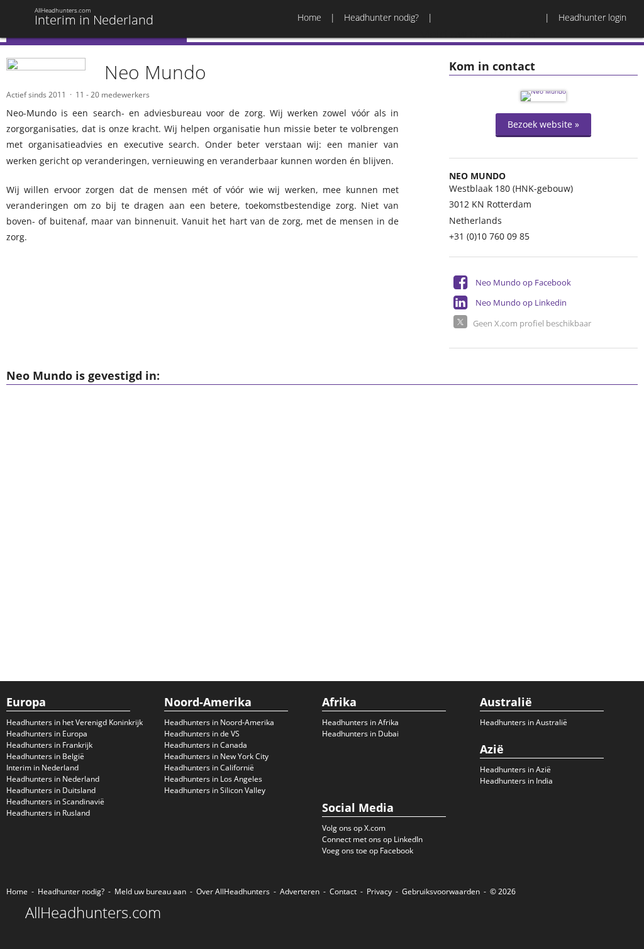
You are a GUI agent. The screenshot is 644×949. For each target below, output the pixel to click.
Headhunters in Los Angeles (213, 779)
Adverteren (299, 891)
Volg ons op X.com (354, 828)
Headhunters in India (516, 780)
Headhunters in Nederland (52, 779)
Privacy (379, 891)
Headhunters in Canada (205, 745)
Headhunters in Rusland (48, 812)
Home (309, 17)
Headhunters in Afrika (360, 722)
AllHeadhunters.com (93, 912)
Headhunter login (592, 17)
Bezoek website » (543, 124)
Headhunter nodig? (381, 17)
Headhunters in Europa (46, 733)
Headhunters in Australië (523, 722)
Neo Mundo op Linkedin (521, 302)
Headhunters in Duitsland (51, 790)
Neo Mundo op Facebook (523, 282)
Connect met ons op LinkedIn (372, 839)
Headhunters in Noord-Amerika (219, 722)
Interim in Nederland (42, 767)
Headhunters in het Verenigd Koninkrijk (74, 722)
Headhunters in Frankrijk (49, 745)
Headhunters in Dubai (360, 733)
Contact (343, 891)
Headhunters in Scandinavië (55, 801)
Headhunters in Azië (515, 769)
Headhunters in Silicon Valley (214, 790)
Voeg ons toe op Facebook (367, 850)
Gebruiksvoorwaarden (441, 891)
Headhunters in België (45, 756)
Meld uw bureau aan (150, 891)
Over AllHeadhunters (233, 891)
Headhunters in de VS (202, 733)
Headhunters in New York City (216, 756)
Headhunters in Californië (209, 767)
